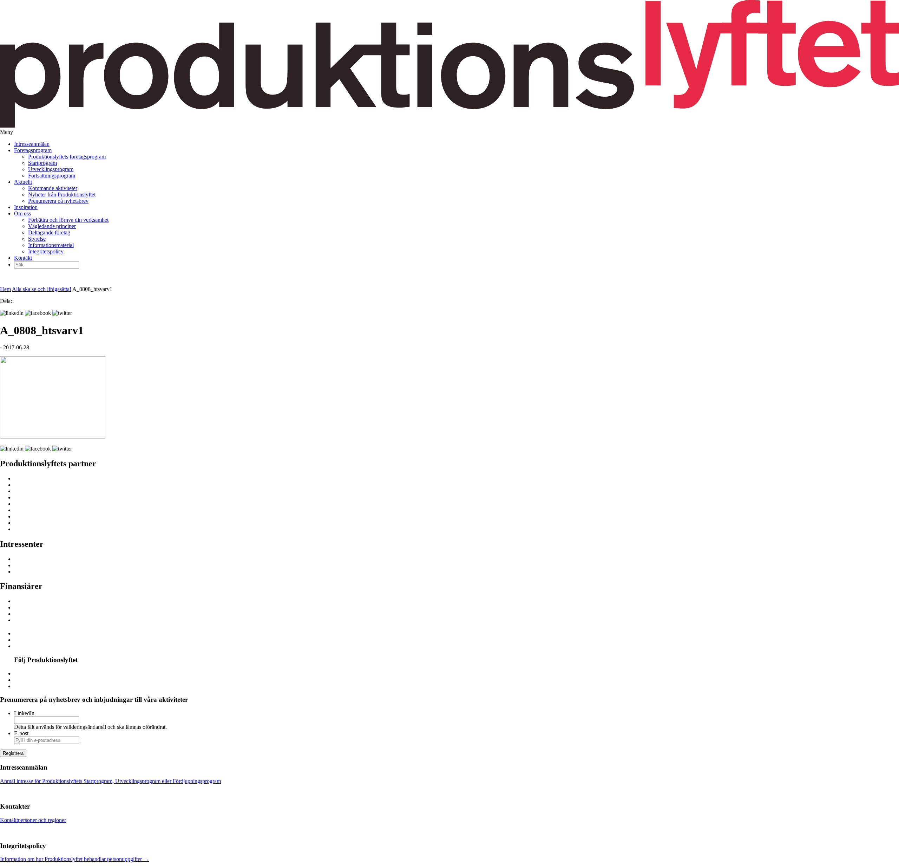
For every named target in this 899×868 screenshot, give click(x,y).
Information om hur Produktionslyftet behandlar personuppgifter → (74, 859)
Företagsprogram (33, 150)
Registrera (13, 753)
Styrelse (37, 239)
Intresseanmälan (32, 144)
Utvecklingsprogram (50, 169)
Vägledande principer (52, 226)
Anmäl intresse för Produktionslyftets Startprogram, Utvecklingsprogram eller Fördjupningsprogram (110, 781)
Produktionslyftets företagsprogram (67, 157)
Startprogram (42, 163)
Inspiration (26, 207)
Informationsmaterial (51, 245)
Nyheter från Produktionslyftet (62, 194)
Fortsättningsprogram (51, 176)
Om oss (22, 213)
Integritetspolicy (46, 251)
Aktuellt (23, 182)
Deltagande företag (49, 232)
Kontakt (23, 258)
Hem (5, 289)
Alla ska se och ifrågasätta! (41, 289)
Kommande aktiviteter (52, 188)
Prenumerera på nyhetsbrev (58, 201)
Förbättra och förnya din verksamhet (68, 220)
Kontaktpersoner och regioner (33, 820)
